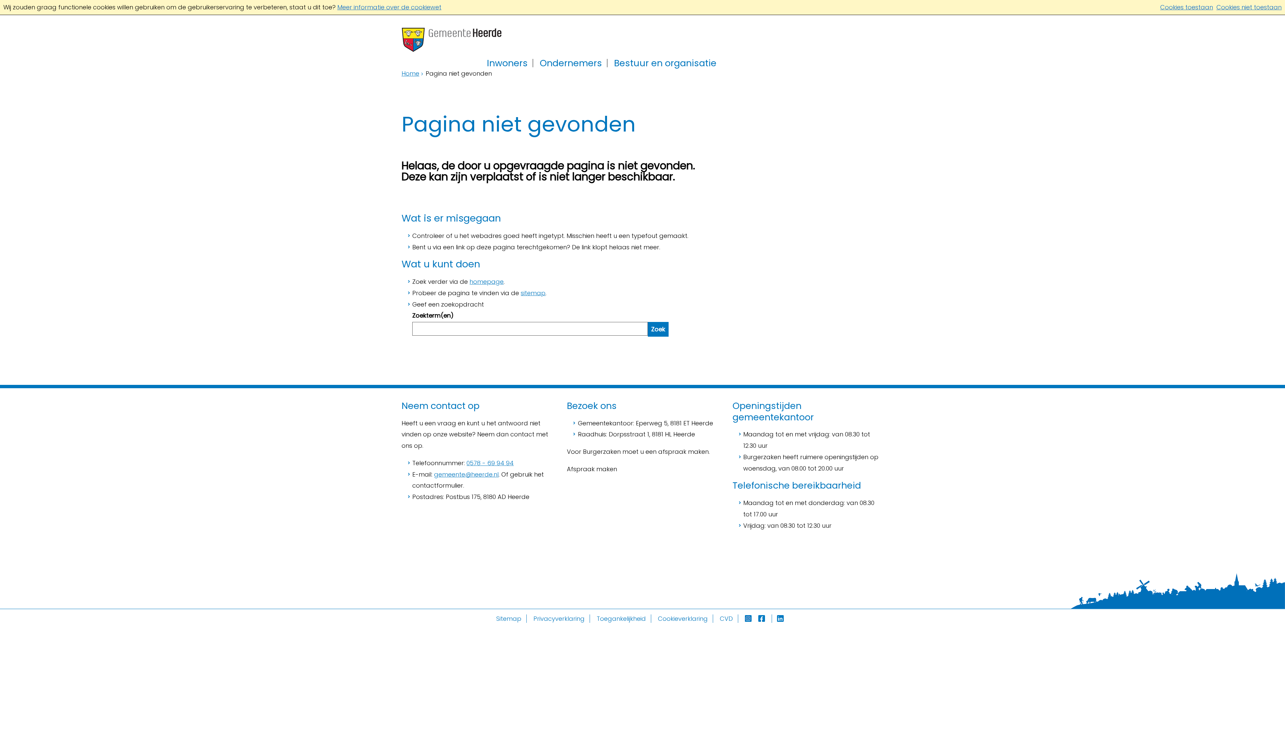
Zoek (658, 329)
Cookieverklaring (683, 618)
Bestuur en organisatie (665, 63)
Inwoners (507, 63)
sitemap (533, 293)
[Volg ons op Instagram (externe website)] (749, 618)
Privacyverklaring (559, 618)
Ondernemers (571, 63)
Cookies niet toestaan (1249, 7)
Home (410, 73)
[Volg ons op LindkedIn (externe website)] (781, 618)
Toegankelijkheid (621, 618)
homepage (486, 281)
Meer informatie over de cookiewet (389, 7)
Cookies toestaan (1186, 7)
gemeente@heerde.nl (466, 474)
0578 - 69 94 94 (490, 463)
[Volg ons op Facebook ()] (765, 618)
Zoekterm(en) (433, 315)
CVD (726, 618)
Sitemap (508, 618)
